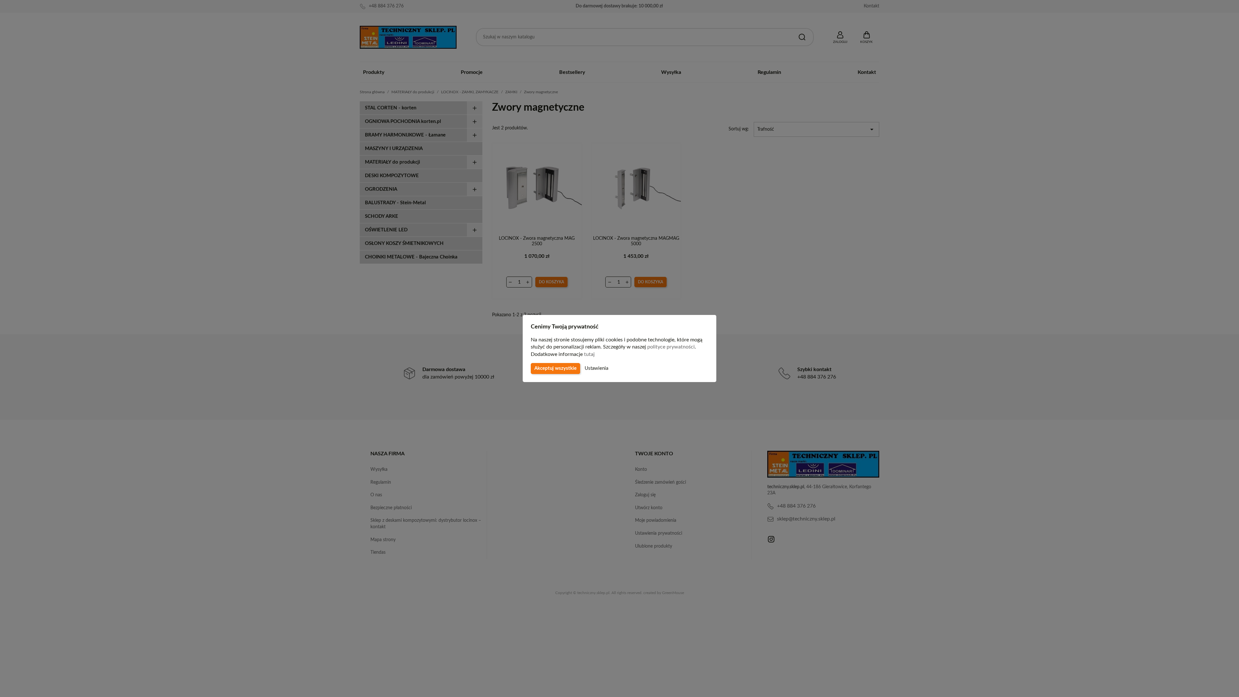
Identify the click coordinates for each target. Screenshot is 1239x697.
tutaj (589, 354)
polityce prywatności (671, 346)
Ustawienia (596, 368)
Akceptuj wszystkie (555, 368)
